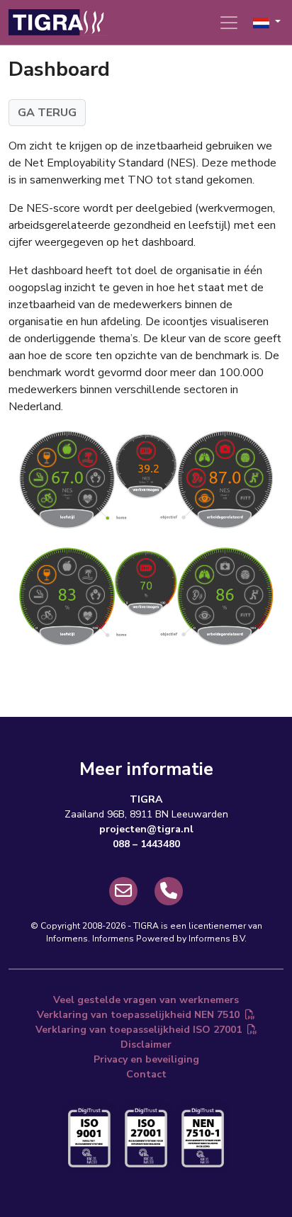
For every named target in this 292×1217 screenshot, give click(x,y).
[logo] (58, 22)
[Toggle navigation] (229, 22)
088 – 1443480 (146, 844)
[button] (267, 22)
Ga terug (47, 112)
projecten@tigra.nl (146, 829)
